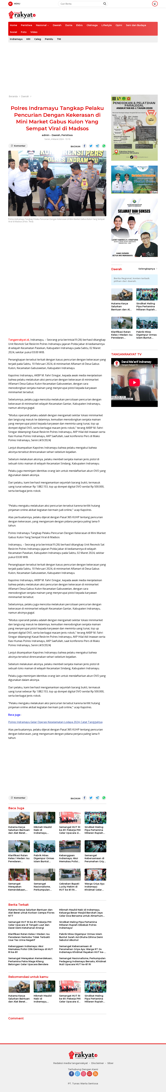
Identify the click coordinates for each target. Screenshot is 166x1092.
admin (45, 135)
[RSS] (95, 1074)
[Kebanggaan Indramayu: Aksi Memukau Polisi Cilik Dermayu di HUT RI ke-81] (70, 846)
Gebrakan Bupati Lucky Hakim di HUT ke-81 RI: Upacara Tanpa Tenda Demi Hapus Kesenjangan (69, 886)
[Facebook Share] (84, 145)
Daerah (57, 25)
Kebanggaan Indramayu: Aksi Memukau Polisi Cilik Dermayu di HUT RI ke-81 (68, 858)
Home (13, 25)
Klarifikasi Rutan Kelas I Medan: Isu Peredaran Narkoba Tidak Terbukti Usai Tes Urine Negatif (19, 858)
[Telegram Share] (97, 145)
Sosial (13, 32)
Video (33, 32)
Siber (110, 1063)
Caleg (37, 39)
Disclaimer (97, 1063)
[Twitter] (77, 1074)
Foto (24, 32)
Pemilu (49, 39)
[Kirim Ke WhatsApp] (103, 145)
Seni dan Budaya (136, 25)
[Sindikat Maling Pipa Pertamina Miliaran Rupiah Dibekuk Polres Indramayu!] (95, 818)
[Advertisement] (83, 68)
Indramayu (16, 39)
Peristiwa (26, 25)
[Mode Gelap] (155, 3)
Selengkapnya (147, 268)
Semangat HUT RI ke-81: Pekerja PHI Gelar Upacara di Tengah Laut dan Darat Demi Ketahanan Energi (70, 830)
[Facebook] (71, 1074)
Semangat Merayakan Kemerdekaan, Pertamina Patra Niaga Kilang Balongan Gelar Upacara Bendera (18, 886)
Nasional (41, 25)
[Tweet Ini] (91, 145)
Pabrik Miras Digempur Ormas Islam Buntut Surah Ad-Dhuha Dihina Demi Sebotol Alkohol (44, 858)
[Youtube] (89, 1074)
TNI (59, 39)
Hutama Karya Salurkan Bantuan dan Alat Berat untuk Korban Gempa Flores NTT (19, 830)
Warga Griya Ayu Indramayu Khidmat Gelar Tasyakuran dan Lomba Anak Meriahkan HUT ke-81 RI (94, 886)
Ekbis (79, 25)
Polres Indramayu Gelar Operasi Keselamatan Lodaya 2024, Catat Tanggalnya (55, 722)
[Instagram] (83, 1074)
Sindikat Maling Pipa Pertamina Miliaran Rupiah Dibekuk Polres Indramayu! (94, 830)
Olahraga (92, 25)
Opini (119, 25)
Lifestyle (106, 25)
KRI (28, 39)
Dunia (68, 25)
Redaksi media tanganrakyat (70, 1063)
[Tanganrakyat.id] (22, 14)
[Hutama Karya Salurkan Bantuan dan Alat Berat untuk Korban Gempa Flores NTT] (19, 818)
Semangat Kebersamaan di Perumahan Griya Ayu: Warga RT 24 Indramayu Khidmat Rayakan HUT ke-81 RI (95, 858)
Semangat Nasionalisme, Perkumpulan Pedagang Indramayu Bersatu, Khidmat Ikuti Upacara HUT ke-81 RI (44, 886)
